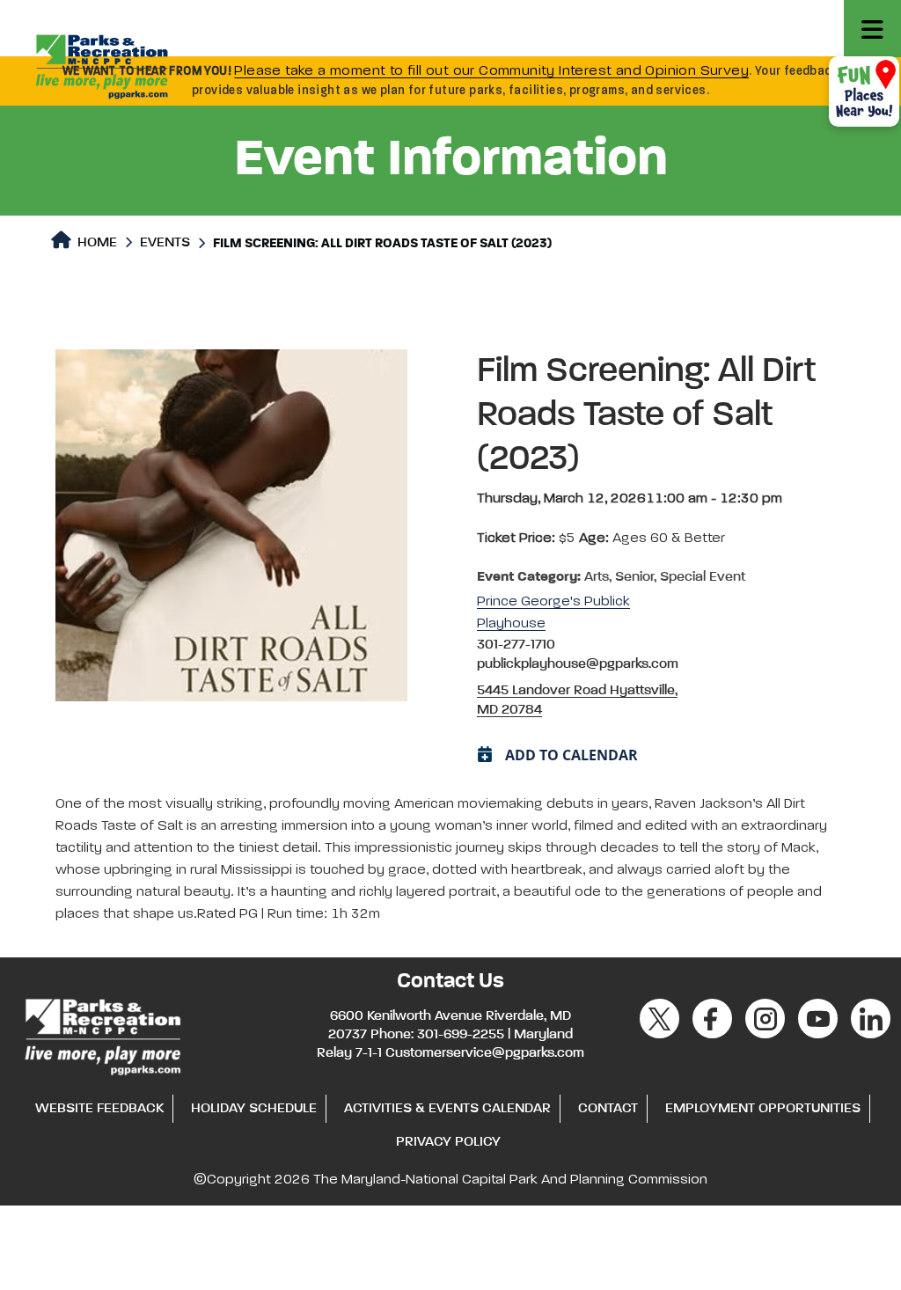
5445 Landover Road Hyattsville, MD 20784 (577, 700)
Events (165, 243)
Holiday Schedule (254, 1109)
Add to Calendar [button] (571, 755)
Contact (608, 1109)
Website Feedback (99, 1109)
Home (95, 243)
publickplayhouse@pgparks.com (577, 664)
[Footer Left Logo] (102, 1034)
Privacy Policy (448, 1142)
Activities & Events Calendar (447, 1109)
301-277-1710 (516, 645)
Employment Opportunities (763, 1109)
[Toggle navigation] (872, 28)
